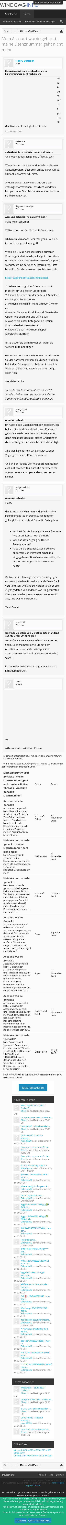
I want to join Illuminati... (32, 1195)
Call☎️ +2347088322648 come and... (35, 1297)
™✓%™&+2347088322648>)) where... (34, 1330)
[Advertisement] (30, 97)
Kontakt (42, 1474)
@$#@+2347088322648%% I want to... (34, 1176)
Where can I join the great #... (35, 1186)
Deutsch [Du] (8, 1474)
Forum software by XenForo (15, 1482)
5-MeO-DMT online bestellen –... (36, 1126)
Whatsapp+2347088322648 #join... (34, 1309)
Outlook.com (20, 1455)
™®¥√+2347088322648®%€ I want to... (35, 1262)
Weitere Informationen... (39, 1520)
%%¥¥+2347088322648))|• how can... (36, 1229)
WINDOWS (19, 4)
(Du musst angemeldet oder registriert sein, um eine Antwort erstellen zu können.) (32, 757)
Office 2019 (19, 1452)
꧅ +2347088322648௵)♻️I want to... (35, 1206)
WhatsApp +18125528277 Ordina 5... (33, 1107)
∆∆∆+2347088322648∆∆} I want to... (35, 1342)
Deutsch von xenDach (40, 1482)
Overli (24, 1150)
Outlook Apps (45, 1455)
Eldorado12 (26, 1180)
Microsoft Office (21, 1450)
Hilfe (51, 1474)
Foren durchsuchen (12, 21)
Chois (23, 1110)
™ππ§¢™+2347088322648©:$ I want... (35, 1354)
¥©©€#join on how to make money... (34, 1286)
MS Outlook (32, 1455)
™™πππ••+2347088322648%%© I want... (36, 1365)
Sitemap (60, 1474)
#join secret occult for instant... (35, 1319)
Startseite (11, 14)
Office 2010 (34, 1450)
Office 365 (46, 1450)
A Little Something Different (34, 1165)
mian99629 (26, 1140)
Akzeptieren (20, 1520)
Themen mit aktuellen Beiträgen (40, 21)
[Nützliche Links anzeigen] (61, 31)
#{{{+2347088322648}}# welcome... (32, 1274)
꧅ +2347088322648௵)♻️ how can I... (34, 1217)
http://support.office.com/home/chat (26, 277)
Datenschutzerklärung (55, 1480)
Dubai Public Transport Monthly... (32, 1137)
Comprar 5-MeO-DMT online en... (36, 1117)
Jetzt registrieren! (33, 1088)
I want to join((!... (28, 1239)
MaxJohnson (26, 1168)
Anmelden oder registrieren (48, 2)
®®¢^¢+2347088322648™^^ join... (34, 1250)
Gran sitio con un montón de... (35, 1147)
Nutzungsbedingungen (33, 1480)
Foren (27, 14)
